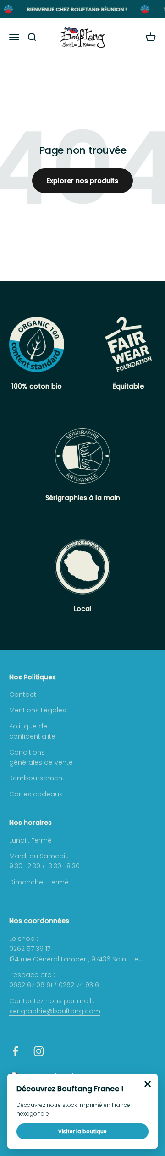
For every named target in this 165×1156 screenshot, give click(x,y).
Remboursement (37, 778)
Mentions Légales (37, 710)
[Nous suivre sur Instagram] (39, 1051)
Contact (22, 694)
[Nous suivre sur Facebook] (15, 1051)
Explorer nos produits (82, 180)
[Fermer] (147, 1084)
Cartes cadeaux (35, 794)
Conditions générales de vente (41, 757)
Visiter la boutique (82, 1131)
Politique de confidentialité (32, 731)
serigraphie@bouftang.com (54, 1011)
